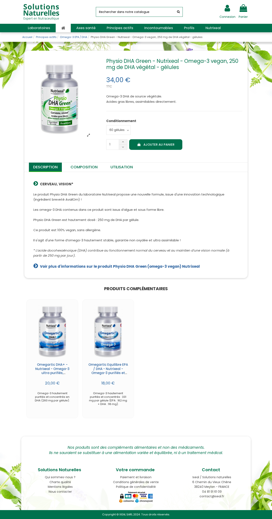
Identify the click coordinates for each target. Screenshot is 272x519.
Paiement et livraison (136, 477)
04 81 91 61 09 (212, 491)
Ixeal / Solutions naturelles (212, 477)
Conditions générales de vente (136, 482)
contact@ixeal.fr (212, 496)
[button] (39, 28)
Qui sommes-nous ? (60, 477)
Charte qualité (60, 482)
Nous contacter (60, 491)
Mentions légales (60, 487)
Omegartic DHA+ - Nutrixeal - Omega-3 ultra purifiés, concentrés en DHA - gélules (52, 372)
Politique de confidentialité (136, 487)
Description (45, 167)
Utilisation (121, 167)
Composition (84, 167)
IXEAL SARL (126, 514)
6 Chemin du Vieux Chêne (211, 482)
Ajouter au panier (158, 144)
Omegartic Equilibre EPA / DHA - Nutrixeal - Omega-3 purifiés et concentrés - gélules (108, 370)
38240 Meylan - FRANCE (211, 487)
